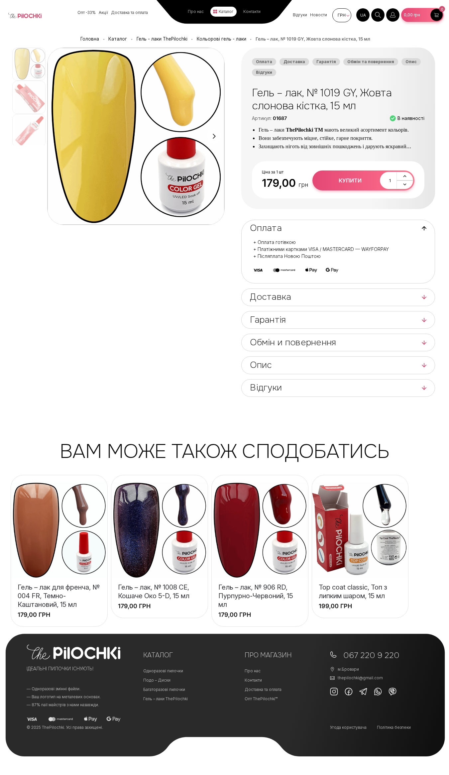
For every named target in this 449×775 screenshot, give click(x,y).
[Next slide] (214, 136)
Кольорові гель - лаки (221, 39)
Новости (318, 14)
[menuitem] (363, 15)
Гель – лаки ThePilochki (165, 698)
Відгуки (300, 14)
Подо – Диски (156, 680)
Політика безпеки (394, 727)
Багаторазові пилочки (164, 689)
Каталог (226, 11)
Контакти (252, 11)
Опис (411, 61)
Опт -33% (86, 12)
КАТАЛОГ (158, 655)
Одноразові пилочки (163, 670)
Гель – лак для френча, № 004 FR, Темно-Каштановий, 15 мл (59, 596)
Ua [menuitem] (363, 15)
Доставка (294, 61)
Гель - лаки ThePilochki (162, 39)
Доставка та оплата (129, 12)
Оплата (264, 61)
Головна (89, 39)
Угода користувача (348, 727)
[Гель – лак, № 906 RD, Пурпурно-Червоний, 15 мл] (260, 530)
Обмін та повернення (370, 61)
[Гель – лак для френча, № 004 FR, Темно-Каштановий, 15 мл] (59, 530)
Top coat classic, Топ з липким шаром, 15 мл (353, 591)
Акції (103, 12)
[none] (363, 15)
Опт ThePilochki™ (261, 698)
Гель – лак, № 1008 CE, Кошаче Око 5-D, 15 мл (153, 591)
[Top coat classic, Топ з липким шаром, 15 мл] (360, 530)
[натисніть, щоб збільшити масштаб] (136, 136)
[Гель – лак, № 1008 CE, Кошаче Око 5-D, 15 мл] (159, 530)
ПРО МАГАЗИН (268, 655)
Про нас (196, 11)
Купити (350, 180)
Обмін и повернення (293, 342)
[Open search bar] (378, 15)
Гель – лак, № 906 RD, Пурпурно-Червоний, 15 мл (255, 596)
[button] (422, 15)
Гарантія (326, 61)
